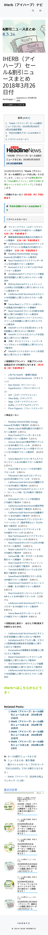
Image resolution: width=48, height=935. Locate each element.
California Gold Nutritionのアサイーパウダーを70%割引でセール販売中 (24, 604)
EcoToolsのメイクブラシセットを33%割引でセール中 (22, 531)
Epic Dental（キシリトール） (22, 384)
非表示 (26, 117)
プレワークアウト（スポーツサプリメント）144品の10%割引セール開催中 (23, 228)
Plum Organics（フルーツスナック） (26, 408)
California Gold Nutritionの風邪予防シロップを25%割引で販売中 (24, 507)
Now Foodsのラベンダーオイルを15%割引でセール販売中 (22, 437)
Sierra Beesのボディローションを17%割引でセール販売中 (22, 615)
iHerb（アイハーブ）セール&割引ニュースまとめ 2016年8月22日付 (27, 735)
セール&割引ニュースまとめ (14, 105)
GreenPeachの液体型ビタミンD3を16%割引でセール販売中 (23, 578)
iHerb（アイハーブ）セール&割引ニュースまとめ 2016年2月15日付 (27, 715)
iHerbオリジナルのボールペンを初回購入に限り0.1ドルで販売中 (24, 353)
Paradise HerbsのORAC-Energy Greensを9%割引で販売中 (21, 423)
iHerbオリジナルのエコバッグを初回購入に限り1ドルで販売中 (24, 336)
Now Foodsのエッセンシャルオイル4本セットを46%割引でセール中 (23, 594)
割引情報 (30, 760)
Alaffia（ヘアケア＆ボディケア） (24, 405)
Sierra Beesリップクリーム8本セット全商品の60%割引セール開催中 (23, 306)
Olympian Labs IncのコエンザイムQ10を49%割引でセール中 (22, 477)
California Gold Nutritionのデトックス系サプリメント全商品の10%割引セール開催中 (24, 247)
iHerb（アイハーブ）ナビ (23, 4)
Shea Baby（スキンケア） (20, 398)
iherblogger (8, 99)
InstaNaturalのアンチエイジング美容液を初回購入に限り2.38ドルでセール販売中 (24, 277)
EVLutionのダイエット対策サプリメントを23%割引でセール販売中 (23, 450)
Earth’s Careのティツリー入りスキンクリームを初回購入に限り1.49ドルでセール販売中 (23, 321)
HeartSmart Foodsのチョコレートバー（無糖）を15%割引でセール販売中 (24, 584)
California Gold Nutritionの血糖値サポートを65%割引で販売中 (24, 514)
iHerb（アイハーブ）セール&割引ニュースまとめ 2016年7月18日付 (27, 725)
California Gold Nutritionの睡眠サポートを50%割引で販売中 (24, 484)
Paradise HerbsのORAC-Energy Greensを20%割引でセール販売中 (21, 255)
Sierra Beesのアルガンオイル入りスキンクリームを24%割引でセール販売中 (23, 460)
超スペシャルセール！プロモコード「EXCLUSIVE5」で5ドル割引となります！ (24, 768)
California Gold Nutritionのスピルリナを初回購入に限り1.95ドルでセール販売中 (24, 297)
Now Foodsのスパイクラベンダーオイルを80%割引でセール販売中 (23, 262)
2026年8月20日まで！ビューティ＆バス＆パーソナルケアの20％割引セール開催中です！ (27, 886)
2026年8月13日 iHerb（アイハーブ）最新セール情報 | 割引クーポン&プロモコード (27, 905)
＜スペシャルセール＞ (17, 139)
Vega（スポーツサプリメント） (23, 401)
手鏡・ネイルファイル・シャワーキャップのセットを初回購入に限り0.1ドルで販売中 (23, 344)
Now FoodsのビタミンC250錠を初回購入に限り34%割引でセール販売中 (24, 312)
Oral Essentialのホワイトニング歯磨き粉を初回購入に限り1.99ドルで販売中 (23, 665)
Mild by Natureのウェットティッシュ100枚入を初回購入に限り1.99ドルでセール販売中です (24, 287)
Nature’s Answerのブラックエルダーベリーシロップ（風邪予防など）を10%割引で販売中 (23, 522)
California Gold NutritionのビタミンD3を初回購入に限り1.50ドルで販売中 (24, 635)
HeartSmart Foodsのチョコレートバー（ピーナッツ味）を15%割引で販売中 (24, 490)
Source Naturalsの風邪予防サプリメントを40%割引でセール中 (23, 443)
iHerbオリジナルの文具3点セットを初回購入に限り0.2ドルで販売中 (23, 329)
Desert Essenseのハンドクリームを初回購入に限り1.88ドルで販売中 (23, 658)
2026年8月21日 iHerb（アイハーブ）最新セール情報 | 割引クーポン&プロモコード (27, 867)
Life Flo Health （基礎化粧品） (23, 374)
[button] (33, 10)
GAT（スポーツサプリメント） (23, 394)
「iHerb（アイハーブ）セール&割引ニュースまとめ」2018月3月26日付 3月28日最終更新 (23, 126)
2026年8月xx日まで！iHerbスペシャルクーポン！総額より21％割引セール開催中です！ (26, 829)
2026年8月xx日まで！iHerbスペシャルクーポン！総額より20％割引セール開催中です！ (26, 849)
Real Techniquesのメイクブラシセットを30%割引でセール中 (24, 537)
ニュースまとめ (15, 760)
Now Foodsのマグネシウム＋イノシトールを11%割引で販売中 (23, 564)
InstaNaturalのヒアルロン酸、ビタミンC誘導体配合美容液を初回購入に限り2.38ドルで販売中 (24, 643)
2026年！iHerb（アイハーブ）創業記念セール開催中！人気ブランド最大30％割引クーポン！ (27, 808)
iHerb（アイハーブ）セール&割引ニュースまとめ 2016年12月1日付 (27, 745)
